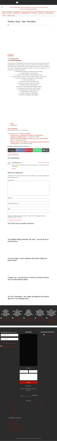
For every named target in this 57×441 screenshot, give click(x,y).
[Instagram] (10, 2)
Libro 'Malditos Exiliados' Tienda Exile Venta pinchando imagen (28, 312)
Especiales (49, 13)
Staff (4, 15)
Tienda (42, 411)
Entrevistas (26, 13)
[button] (45, 2)
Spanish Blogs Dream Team (15, 425)
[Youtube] (24, 2)
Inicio (4, 13)
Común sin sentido (15, 420)
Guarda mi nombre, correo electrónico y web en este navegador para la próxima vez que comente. (26, 216)
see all (28, 133)
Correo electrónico (13, 203)
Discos (9, 13)
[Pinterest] (21, 2)
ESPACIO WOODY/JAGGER (15, 430)
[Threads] (14, 2)
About (12, 123)
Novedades (15, 406)
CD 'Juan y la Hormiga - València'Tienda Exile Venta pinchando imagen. (17, 312)
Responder (14, 168)
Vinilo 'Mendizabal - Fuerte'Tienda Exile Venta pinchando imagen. (5, 312)
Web (9, 209)
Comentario (11, 180)
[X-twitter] (7, 2)
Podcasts (41, 13)
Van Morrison (15, 154)
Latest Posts (13, 125)
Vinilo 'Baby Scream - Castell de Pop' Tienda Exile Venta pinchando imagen (39, 312)
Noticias (34, 13)
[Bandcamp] (27, 2)
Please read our (8, 347)
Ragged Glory (15, 423)
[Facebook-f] (3, 2)
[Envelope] (31, 2)
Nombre (10, 197)
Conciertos (17, 13)
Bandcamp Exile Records (47, 332)
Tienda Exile (11, 15)
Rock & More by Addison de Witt (15, 428)
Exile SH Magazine (16, 60)
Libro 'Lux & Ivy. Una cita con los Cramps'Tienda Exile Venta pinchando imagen (51, 312)
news (10, 154)
